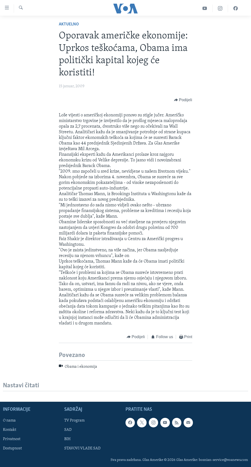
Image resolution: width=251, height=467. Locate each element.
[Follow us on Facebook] (130, 422)
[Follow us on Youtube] (165, 422)
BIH (67, 439)
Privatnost (11, 439)
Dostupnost (12, 448)
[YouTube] (205, 8)
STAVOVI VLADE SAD (82, 448)
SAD (68, 430)
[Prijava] (188, 422)
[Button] (183, 100)
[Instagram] (220, 8)
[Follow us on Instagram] (153, 422)
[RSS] (176, 422)
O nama (9, 421)
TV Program (74, 421)
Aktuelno (69, 24)
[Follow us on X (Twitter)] (141, 422)
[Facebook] (235, 8)
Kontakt (9, 430)
